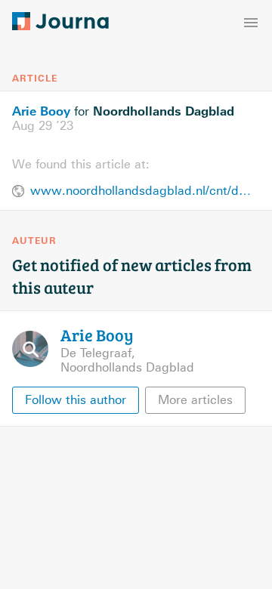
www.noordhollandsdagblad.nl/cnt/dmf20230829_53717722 (145, 190)
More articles (195, 400)
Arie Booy (41, 111)
